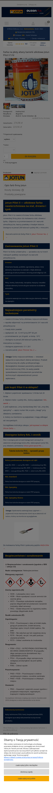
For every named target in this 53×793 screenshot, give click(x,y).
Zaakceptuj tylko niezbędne (26, 765)
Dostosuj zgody (26, 772)
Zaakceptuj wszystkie (26, 778)
